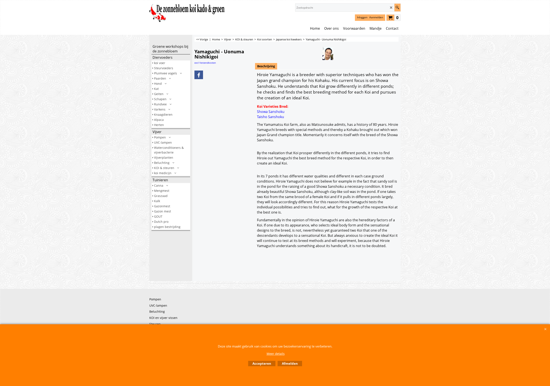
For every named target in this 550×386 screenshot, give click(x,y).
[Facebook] (198, 75)
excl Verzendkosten (205, 62)
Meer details (276, 354)
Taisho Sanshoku (270, 116)
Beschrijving (266, 66)
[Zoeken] (397, 7)
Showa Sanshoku (270, 111)
